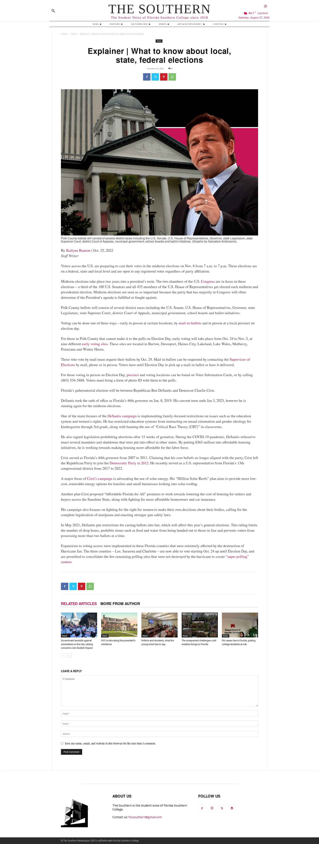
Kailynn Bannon (78, 250)
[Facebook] (146, 77)
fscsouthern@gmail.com (145, 817)
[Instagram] (266, 7)
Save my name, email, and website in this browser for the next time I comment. (110, 743)
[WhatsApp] (172, 77)
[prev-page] (63, 655)
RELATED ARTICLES (79, 603)
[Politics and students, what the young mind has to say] (159, 625)
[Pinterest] (163, 77)
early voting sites (95, 343)
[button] (53, 10)
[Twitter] (155, 77)
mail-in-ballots (190, 322)
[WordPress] (232, 808)
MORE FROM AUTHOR (120, 603)
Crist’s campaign (99, 478)
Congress (208, 281)
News (74, 33)
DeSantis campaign (122, 415)
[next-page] (69, 655)
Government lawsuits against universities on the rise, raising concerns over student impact (77, 644)
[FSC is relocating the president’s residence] (119, 625)
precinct (133, 374)
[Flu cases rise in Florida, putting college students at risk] (240, 625)
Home (64, 33)
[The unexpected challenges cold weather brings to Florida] (200, 625)
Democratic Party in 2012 (129, 462)
